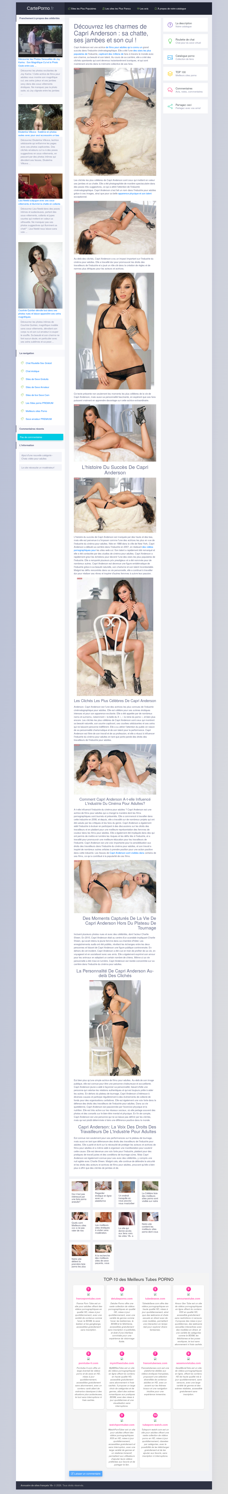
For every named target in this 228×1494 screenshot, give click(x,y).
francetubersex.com (155, 1363)
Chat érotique (32, 371)
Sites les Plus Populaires (83, 8)
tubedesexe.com (155, 1298)
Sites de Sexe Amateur (37, 387)
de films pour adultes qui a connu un (124, 47)
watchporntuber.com (121, 1424)
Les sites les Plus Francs (118, 8)
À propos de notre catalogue (171, 8)
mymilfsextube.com (122, 1363)
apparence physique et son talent (135, 193)
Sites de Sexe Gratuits (37, 379)
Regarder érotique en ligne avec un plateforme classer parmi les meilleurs (103, 1199)
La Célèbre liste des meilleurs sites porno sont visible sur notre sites (150, 1198)
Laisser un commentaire (87, 1473)
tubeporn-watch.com (155, 1424)
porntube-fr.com (88, 1363)
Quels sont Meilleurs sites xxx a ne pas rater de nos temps (79, 1227)
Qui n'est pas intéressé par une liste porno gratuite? (79, 1197)
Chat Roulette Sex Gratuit (39, 363)
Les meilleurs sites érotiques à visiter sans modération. (102, 1228)
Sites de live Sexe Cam (37, 395)
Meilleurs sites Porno (36, 411)
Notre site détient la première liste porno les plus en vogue (79, 1264)
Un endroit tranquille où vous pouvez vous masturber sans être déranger (126, 1202)
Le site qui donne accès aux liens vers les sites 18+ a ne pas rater (125, 1233)
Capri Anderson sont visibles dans (127, 852)
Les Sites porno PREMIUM (39, 403)
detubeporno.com (122, 1298)
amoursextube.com (188, 1298)
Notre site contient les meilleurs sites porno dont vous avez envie (150, 1229)
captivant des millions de (111, 53)
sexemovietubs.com (188, 1363)
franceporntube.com (88, 1298)
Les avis (143, 8)
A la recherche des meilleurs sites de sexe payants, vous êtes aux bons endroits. (102, 1262)
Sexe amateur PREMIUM (39, 418)
